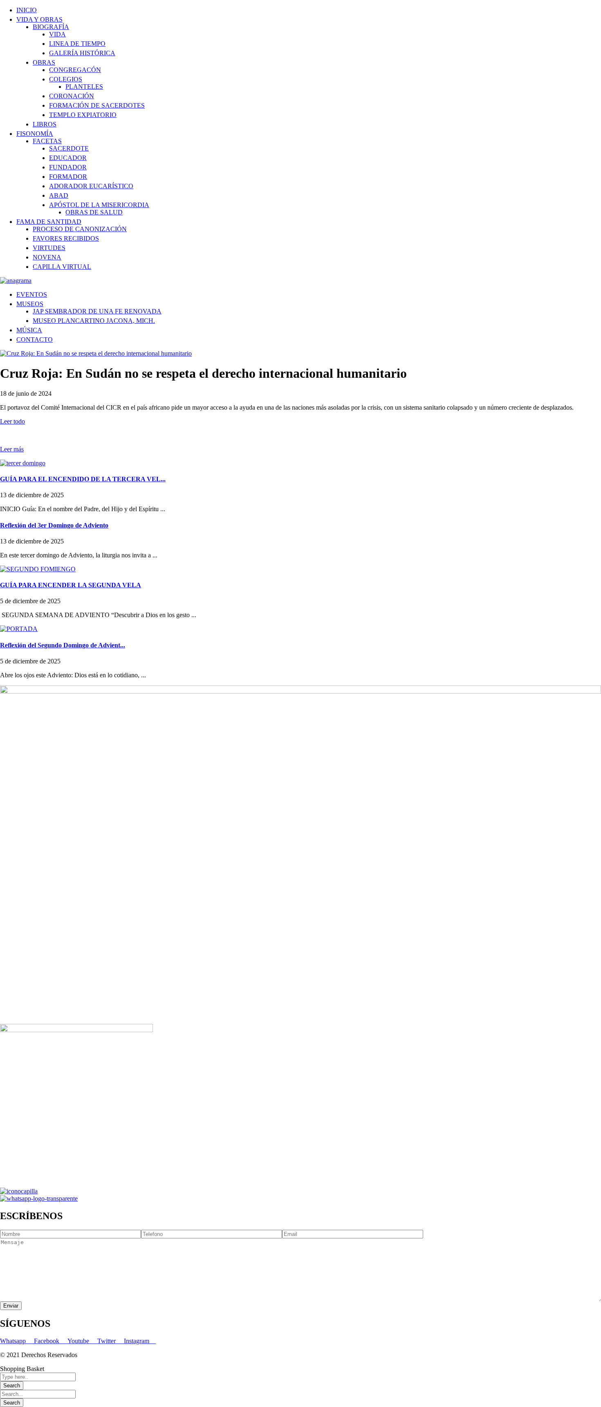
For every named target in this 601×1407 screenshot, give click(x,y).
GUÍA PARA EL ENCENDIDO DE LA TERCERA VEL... (83, 479)
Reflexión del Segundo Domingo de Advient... (62, 645)
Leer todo (12, 421)
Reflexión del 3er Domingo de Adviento (54, 525)
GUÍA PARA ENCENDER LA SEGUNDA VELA (70, 585)
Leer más (12, 449)
